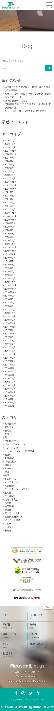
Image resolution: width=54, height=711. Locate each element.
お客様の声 (10, 440)
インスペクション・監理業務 (19, 451)
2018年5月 (10, 309)
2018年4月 (10, 312)
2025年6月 (10, 147)
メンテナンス (11, 482)
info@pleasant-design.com (30, 681)
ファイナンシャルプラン (17, 489)
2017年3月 (10, 357)
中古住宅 (9, 458)
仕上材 (7, 454)
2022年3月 (10, 174)
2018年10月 (10, 292)
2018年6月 (10, 306)
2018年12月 (10, 285)
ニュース (9, 523)
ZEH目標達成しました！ (17, 100)
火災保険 (9, 485)
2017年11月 (10, 330)
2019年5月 (10, 268)
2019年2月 (10, 278)
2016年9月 (10, 378)
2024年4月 (10, 157)
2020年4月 (10, 237)
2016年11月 (10, 371)
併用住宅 (9, 496)
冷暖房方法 (10, 478)
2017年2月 (10, 361)
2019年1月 (10, 281)
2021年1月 (10, 209)
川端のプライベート (14, 444)
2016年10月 (10, 375)
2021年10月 (10, 188)
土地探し (9, 492)
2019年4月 (10, 271)
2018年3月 (10, 316)
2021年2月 (10, 206)
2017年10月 (10, 333)
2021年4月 (10, 199)
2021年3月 (10, 202)
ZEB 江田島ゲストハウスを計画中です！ (25, 111)
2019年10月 (10, 250)
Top (48, 607)
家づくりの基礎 (12, 520)
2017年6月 (10, 347)
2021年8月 (10, 192)
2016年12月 (10, 368)
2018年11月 (10, 288)
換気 (6, 475)
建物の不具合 (11, 499)
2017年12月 (10, 326)
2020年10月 (10, 219)
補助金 (7, 430)
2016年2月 (10, 399)
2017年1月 (10, 364)
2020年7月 (10, 226)
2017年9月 (10, 337)
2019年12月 (10, 247)
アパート (9, 468)
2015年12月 (10, 406)
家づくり (9, 433)
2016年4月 (10, 392)
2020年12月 (10, 212)
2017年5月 (10, 350)
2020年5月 (10, 233)
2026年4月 (10, 140)
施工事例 (9, 506)
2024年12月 (10, 150)
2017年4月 (10, 354)
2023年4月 (10, 161)
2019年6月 (10, 264)
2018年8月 (10, 299)
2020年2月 (10, 240)
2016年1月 (10, 402)
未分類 (7, 530)
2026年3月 (10, 143)
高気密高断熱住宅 (13, 516)
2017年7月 (10, 344)
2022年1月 (10, 178)
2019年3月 (10, 275)
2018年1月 (10, 323)
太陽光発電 (10, 423)
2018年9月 (10, 295)
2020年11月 (10, 216)
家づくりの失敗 (12, 513)
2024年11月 (10, 154)
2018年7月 (10, 302)
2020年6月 (10, 230)
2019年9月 (10, 254)
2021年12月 (10, 181)
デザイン (9, 427)
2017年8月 (10, 340)
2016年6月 (10, 388)
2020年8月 (10, 223)
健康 (6, 471)
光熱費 (7, 502)
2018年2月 (10, 319)
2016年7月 (10, 385)
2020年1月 (10, 243)
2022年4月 (10, 171)
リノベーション (12, 447)
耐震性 (7, 509)
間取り (7, 465)
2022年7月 (10, 164)
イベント (9, 527)
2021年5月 (10, 195)
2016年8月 (10, 381)
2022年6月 (10, 168)
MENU (49, 7)
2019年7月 (10, 261)
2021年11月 (10, 185)
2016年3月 (10, 395)
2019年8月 (10, 257)
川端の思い (10, 461)
